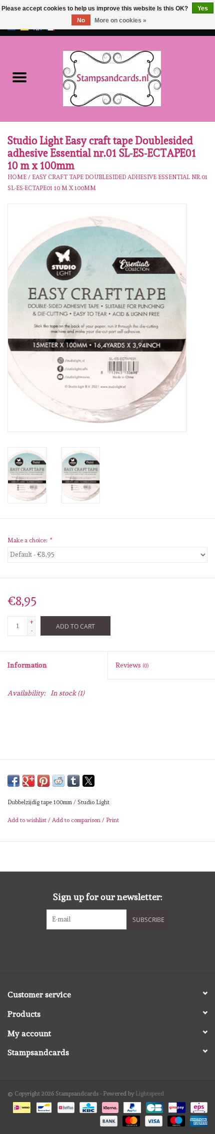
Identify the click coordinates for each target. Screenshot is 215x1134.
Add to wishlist (28, 820)
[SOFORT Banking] (109, 1106)
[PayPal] (131, 1106)
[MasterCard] (130, 1119)
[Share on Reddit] (58, 781)
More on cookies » (120, 20)
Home (17, 177)
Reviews (132, 665)
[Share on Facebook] (14, 781)
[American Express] (197, 1119)
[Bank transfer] (107, 1119)
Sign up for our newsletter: (107, 897)
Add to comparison (77, 820)
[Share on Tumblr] (74, 781)
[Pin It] (44, 781)
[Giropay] (175, 1106)
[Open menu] (19, 77)
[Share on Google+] (28, 781)
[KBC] (87, 1106)
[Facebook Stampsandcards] (99, 950)
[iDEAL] (21, 1106)
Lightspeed (150, 1093)
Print (112, 820)
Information (27, 665)
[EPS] (197, 1106)
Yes (203, 8)
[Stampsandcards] (127, 77)
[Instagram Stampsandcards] (116, 950)
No (81, 20)
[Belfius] (65, 1106)
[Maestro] (175, 1119)
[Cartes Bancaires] (153, 1106)
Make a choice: (30, 540)
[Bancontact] (43, 1106)
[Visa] (153, 1119)
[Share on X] (88, 781)
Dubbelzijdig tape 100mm (40, 802)
